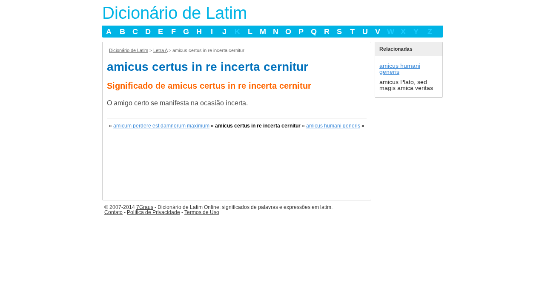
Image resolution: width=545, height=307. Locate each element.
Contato (113, 212)
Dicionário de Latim (174, 12)
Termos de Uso (201, 212)
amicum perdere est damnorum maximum (161, 126)
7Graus (144, 207)
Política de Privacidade (153, 212)
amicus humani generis (333, 126)
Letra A (160, 50)
